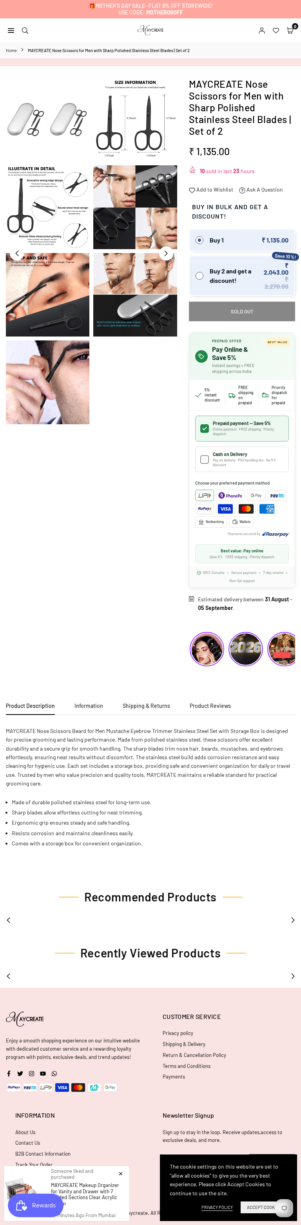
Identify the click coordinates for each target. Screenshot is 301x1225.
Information (88, 705)
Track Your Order (34, 1165)
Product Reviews (210, 705)
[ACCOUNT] (262, 30)
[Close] (120, 1173)
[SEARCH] (25, 30)
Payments (174, 1076)
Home (11, 50)
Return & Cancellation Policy (194, 1055)
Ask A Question (264, 189)
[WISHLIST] (276, 30)
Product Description (30, 705)
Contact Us (27, 1143)
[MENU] (11, 30)
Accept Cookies (264, 1207)
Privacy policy (178, 1033)
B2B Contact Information (43, 1154)
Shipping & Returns (146, 705)
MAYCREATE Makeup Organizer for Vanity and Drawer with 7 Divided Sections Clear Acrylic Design (85, 1194)
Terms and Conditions (186, 1066)
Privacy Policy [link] (217, 1207)
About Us (25, 1132)
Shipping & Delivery (184, 1044)
